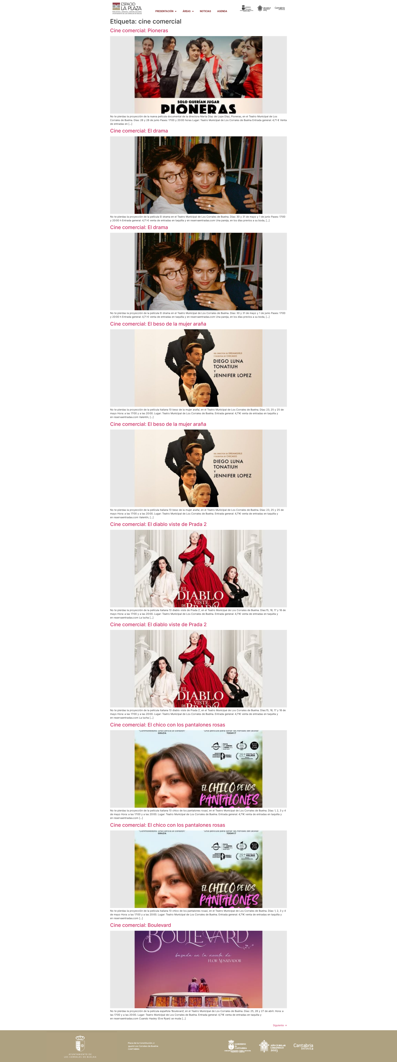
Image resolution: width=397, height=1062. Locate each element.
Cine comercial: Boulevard (140, 925)
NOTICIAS (205, 11)
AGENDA (222, 11)
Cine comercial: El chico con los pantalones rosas (167, 725)
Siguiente (280, 1025)
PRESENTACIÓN (164, 11)
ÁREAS (187, 11)
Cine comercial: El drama (139, 131)
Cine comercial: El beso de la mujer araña (158, 324)
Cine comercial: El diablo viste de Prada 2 (158, 524)
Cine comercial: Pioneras (139, 30)
